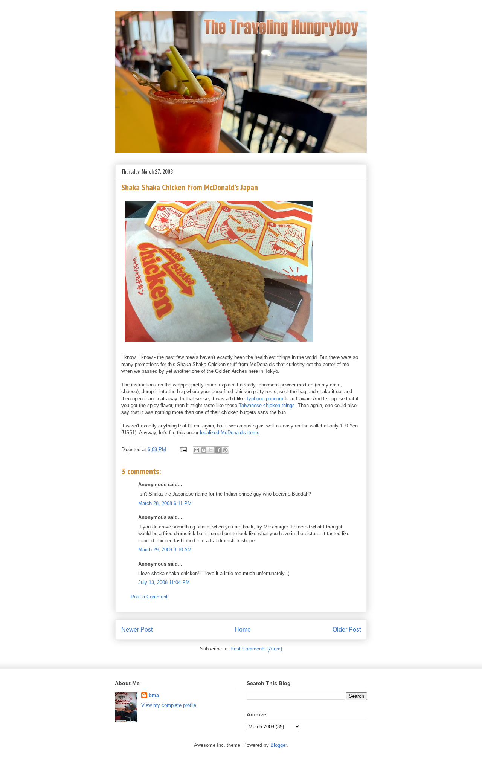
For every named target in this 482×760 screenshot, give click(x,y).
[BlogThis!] (203, 450)
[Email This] (196, 450)
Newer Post (137, 629)
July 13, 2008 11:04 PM (164, 582)
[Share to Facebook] (218, 450)
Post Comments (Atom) (256, 649)
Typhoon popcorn (264, 398)
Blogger (278, 745)
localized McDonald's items (229, 432)
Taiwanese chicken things (267, 405)
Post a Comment (149, 597)
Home (243, 629)
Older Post (347, 629)
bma (154, 695)
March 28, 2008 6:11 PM (165, 503)
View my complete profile (168, 705)
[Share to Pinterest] (225, 450)
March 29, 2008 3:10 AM (165, 549)
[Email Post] (182, 449)
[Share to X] (211, 450)
